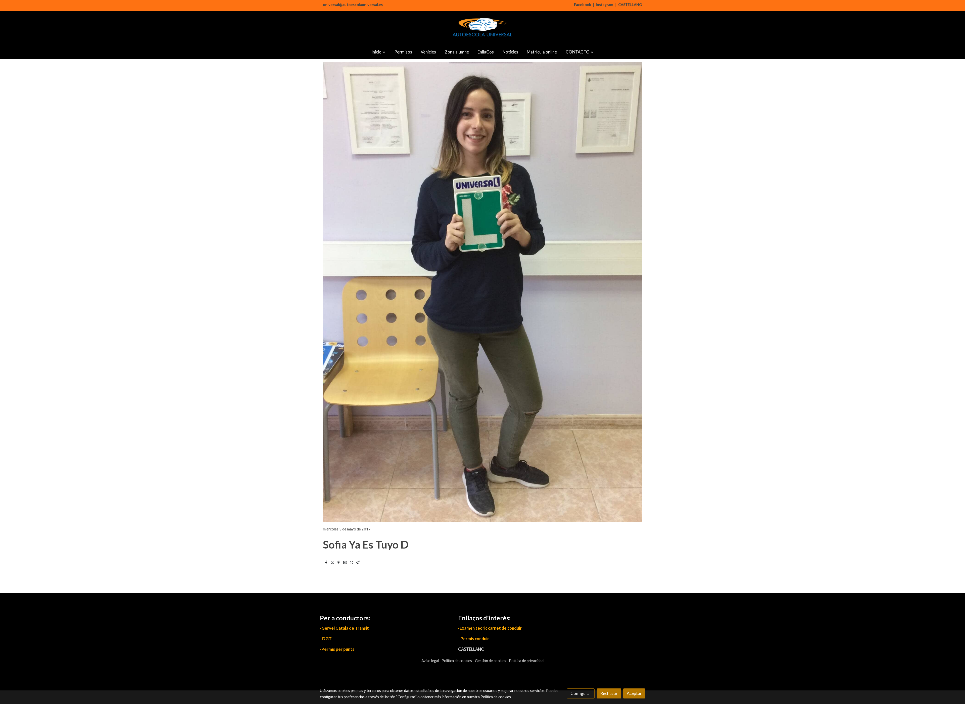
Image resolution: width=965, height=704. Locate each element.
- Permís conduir (473, 638)
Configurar (580, 693)
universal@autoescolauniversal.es (353, 5)
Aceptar (634, 693)
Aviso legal (430, 661)
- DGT (326, 638)
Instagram (604, 5)
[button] (378, 51)
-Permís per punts (337, 649)
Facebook (582, 5)
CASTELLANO (630, 5)
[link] (482, 27)
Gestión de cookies (490, 661)
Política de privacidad (526, 661)
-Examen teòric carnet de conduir (490, 628)
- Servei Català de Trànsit (344, 628)
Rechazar (609, 693)
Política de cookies (457, 661)
